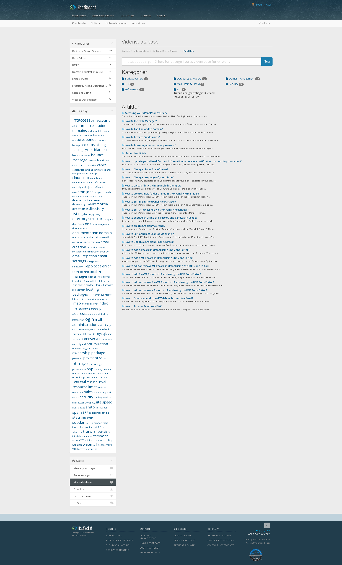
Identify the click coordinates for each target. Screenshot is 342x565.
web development (92, 440)
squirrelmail (95, 412)
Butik (95, 23)
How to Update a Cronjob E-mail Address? (149, 242)
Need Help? (258, 533)
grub (74, 285)
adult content (103, 131)
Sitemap (266, 539)
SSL (180, 89)
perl (105, 358)
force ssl (88, 281)
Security (235, 84)
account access (84, 125)
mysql (101, 333)
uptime (83, 436)
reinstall (76, 377)
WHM (109, 444)
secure (75, 397)
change (108, 169)
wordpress (91, 449)
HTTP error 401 (96, 294)
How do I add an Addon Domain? (143, 129)
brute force (103, 160)
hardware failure (94, 285)
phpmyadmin (79, 369)
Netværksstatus (81, 496)
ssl (108, 412)
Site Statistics (78, 407)
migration (91, 329)
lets (106, 314)
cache (75, 165)
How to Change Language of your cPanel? (149, 177)
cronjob (98, 192)
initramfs (93, 308)
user (90, 436)
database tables (94, 196)
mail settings (104, 325)
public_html (86, 373)
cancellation (78, 169)
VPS (82, 440)
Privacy (256, 539)
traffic (77, 431)
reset (101, 381)
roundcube (78, 392)
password (77, 358)
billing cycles (82, 149)
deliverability (78, 204)
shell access (78, 402)
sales (88, 391)
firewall (106, 276)
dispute (109, 219)
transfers (104, 432)
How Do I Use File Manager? (140, 121)
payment (90, 357)
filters (99, 276)
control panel (79, 187)
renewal (79, 381)
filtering (92, 276)
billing (100, 144)
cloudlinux (81, 177)
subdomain (87, 417)
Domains (146, 15)
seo (110, 397)
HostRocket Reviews (221, 540)
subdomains (82, 422)
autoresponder (85, 139)
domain (105, 232)
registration (102, 373)
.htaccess (81, 120)
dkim (74, 224)
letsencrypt (78, 319)
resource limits (84, 386)
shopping (90, 402)
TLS (99, 427)
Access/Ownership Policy (258, 542)
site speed (103, 402)
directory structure (88, 218)
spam (77, 412)
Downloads (79, 489)
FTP (128, 84)
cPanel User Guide (135, 153)
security (86, 397)
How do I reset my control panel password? (150, 145)
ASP (74, 135)
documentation (85, 232)
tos (103, 427)
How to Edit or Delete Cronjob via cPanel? (149, 234)
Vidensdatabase (116, 23)
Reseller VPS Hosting (119, 540)
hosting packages (85, 292)
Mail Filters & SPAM (189, 84)
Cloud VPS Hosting (118, 545)
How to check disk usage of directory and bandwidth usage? (160, 217)
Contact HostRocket (221, 545)
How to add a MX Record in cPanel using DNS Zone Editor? (158, 258)
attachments (83, 135)
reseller (92, 382)
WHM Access (78, 449)
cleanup (93, 173)
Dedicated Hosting (103, 15)
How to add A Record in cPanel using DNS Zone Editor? (157, 250)
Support (162, 15)
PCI (100, 358)
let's (101, 314)
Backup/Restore (135, 78)
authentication (97, 135)
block (75, 155)
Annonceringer (81, 475)
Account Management (148, 537)
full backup (104, 281)
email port (105, 251)
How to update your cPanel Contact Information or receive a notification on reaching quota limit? (183, 161)
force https (77, 281)
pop (90, 369)
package (98, 352)
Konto (263, 23)
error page (77, 271)
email (105, 237)
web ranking (106, 440)
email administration (86, 242)
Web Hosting (114, 535)
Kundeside (79, 23)
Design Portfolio (184, 540)
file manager (86, 274)
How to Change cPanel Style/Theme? (146, 169)
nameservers (92, 338)
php (76, 363)
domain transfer (80, 237)
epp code (94, 266)
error (106, 266)
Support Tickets (150, 552)
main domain (79, 329)
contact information (96, 182)
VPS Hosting (79, 15)
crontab (107, 192)
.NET (93, 120)
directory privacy (91, 214)
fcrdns (87, 271)
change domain (80, 173)
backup (76, 145)
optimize (76, 348)
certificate (98, 169)
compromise (78, 182)
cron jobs (85, 191)
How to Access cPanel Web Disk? (143, 306)
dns (88, 223)
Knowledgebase (150, 543)
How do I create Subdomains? (142, 137)
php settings (95, 364)
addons (91, 131)
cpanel (92, 186)
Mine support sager (84, 468)
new (105, 339)
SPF (85, 412)
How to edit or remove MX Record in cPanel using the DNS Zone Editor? (166, 266)
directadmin (80, 209)
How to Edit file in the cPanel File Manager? (150, 201)
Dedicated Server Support (165, 51)
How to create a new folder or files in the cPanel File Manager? (161, 193)
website (102, 444)
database (81, 196)
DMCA (81, 224)
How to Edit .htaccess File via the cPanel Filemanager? (156, 209)
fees (93, 271)
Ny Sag (77, 503)
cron (74, 192)
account (103, 120)
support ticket (101, 423)
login (89, 319)
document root (80, 228)
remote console (99, 377)
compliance (96, 178)
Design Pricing (183, 535)
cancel (102, 165)
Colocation (127, 15)
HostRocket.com (86, 528)
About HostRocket (219, 535)
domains (95, 237)
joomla (95, 314)
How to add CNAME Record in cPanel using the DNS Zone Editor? (162, 274)
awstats (102, 140)
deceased (77, 200)
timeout (93, 427)
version (76, 440)
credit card (103, 187)
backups (88, 144)
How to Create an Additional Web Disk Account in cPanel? (158, 298)
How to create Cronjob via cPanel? (144, 225)
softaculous (101, 407)
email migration (91, 251)
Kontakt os (138, 23)
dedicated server (91, 200)
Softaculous (133, 89)
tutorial (76, 436)
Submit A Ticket (150, 548)
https (90, 299)
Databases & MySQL (191, 78)
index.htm (83, 308)
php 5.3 (84, 364)
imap (76, 303)
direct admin (99, 204)
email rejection (84, 256)
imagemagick (100, 299)
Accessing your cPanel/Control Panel (146, 113)
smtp (90, 407)
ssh (103, 412)
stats (76, 417)
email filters (93, 247)
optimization (97, 343)
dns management (101, 224)
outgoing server (90, 348)
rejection (85, 377)
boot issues (84, 155)
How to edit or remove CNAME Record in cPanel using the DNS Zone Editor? (169, 282)
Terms (247, 539)
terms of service (80, 427)
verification (100, 436)
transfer (90, 431)
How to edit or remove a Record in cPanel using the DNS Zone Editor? (165, 290)
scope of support (102, 392)
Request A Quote (184, 545)
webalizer (77, 444)
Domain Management (243, 78)
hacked (81, 285)
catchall (89, 169)
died (88, 204)
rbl (94, 373)
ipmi (88, 314)
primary (98, 369)
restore (102, 387)
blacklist (101, 149)
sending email (101, 397)
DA (73, 196)
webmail (90, 444)
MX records (89, 334)
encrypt (90, 261)
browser (92, 160)
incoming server (90, 303)
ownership (81, 352)
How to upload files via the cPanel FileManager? (152, 185)
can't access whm (87, 165)
